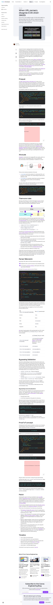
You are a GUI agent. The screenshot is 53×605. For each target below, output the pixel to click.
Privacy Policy (37, 589)
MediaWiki (40, 528)
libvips (39, 59)
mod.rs (26, 269)
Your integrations (42, 1)
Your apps (36, 1)
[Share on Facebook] (16, 53)
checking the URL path (37, 246)
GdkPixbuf (21, 148)
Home (13, 1)
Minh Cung (47, 574)
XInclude (21, 157)
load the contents (30, 265)
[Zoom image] (44, 141)
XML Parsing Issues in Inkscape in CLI (28, 81)
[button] (19, 2)
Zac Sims (17, 43)
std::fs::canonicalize (32, 393)
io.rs (30, 269)
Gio (21, 267)
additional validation (33, 506)
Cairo (39, 200)
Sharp (29, 74)
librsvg (35, 59)
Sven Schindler (24, 576)
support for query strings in (32, 515)
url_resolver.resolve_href (29, 231)
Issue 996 (40, 497)
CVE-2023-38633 (27, 66)
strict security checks (23, 232)
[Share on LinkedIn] (16, 57)
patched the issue (26, 498)
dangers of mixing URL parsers (28, 510)
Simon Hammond (48, 575)
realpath (41, 393)
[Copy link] (16, 60)
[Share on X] (16, 49)
